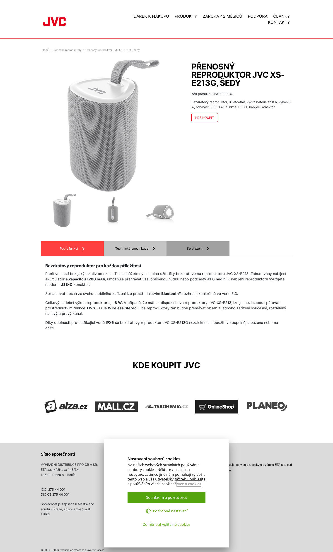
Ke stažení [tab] (194, 248)
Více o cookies (189, 483)
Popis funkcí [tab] (69, 248)
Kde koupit (204, 117)
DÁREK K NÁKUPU (151, 16)
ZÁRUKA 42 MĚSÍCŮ (222, 16)
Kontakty (279, 22)
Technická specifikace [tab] (131, 248)
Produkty (186, 16)
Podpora (258, 16)
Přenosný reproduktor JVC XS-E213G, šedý (112, 50)
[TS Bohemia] (166, 422)
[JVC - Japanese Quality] (54, 21)
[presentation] (54, 211)
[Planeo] (267, 422)
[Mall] (116, 422)
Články (281, 16)
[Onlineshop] (217, 422)
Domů (45, 50)
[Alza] (66, 422)
